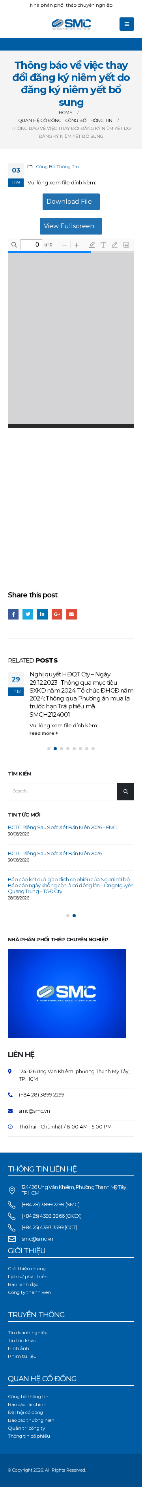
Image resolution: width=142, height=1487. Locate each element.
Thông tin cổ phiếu (29, 1414)
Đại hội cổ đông (25, 1390)
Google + (57, 614)
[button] (49, 726)
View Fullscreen (69, 226)
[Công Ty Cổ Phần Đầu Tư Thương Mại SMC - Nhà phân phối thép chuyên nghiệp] (71, 24)
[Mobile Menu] (127, 24)
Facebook (13, 614)
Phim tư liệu (22, 1334)
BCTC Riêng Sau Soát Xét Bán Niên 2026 (55, 831)
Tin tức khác (22, 1319)
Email (71, 614)
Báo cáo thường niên (31, 1398)
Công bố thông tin (28, 1375)
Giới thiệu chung (27, 1247)
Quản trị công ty (26, 1406)
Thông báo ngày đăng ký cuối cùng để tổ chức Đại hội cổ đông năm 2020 (88, 678)
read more (49, 701)
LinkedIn (42, 614)
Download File (69, 201)
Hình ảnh (18, 1326)
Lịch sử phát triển (28, 1255)
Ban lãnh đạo (23, 1262)
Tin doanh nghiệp (27, 1311)
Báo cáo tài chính (27, 1383)
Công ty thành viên (29, 1270)
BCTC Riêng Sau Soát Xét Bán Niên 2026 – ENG (62, 805)
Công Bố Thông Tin (57, 166)
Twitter (27, 614)
